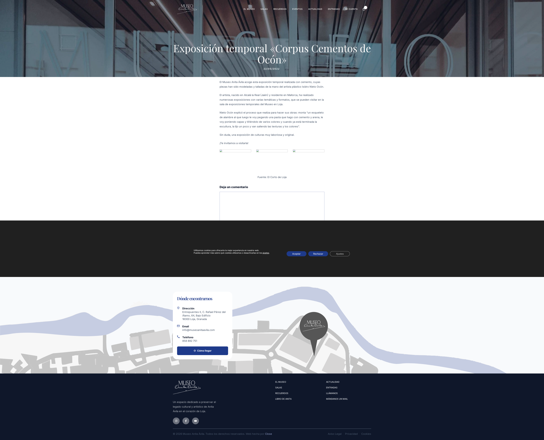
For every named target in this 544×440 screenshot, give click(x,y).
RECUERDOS (281, 393)
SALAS (278, 387)
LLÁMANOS (332, 393)
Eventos (297, 9)
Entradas (334, 9)
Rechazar (318, 253)
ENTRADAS (331, 387)
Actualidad (315, 9)
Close (268, 433)
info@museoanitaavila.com (198, 329)
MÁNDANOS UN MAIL (337, 399)
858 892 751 (189, 340)
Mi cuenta (351, 9)
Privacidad (351, 433)
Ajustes (340, 253)
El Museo (249, 9)
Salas (264, 9)
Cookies (366, 433)
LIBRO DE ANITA (283, 399)
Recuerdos (280, 9)
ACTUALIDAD (332, 382)
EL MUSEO (280, 382)
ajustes (266, 253)
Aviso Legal (335, 433)
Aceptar (296, 253)
